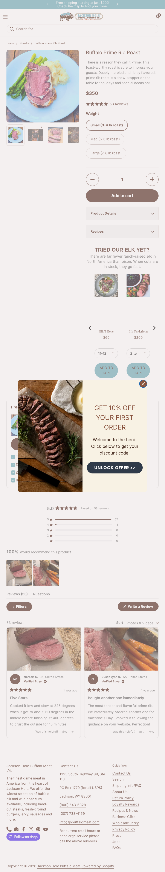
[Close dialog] (143, 384)
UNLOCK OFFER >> (114, 468)
